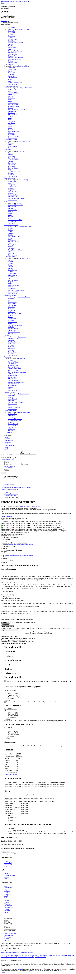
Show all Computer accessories (17, 372)
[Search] (19, 454)
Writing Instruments (10, 410)
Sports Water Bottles (14, 171)
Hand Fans (11, 98)
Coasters (10, 266)
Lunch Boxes (12, 277)
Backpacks (11, 31)
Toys (9, 251)
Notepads (11, 74)
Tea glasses (11, 164)
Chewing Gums (12, 186)
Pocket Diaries (12, 146)
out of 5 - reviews (11, 1)
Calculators (11, 67)
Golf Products (12, 318)
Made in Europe (9, 445)
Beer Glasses (12, 163)
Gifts (5, 201)
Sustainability (8, 863)
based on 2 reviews (30, 506)
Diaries (10, 144)
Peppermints (11, 190)
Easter (10, 213)
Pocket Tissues (12, 347)
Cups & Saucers (13, 159)
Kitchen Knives (12, 275)
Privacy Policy (8, 935)
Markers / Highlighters (14, 420)
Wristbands (11, 134)
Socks (10, 119)
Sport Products (12, 322)
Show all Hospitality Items (16, 198)
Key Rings (11, 235)
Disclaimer (7, 937)
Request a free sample (7, 626)
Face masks (11, 340)
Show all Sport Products (15, 325)
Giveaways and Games (11, 225)
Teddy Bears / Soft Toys (15, 250)
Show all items (12, 62)
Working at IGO (9, 864)
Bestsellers (7, 442)
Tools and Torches (9, 392)
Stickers (10, 246)
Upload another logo (7, 516)
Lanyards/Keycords (14, 236)
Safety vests (11, 400)
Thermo (10, 173)
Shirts (9, 118)
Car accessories (12, 310)
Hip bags (10, 44)
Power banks (12, 385)
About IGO (7, 861)
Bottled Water (12, 181)
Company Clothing (13, 93)
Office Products (12, 78)
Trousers (10, 126)
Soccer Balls (11, 323)
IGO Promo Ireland (10, 930)
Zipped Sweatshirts (13, 136)
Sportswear (11, 121)
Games (10, 231)
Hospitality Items (13, 195)
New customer (8, 468)
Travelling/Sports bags (14, 59)
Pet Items (11, 320)
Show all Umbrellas (14, 332)
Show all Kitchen (13, 280)
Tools (9, 405)
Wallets (10, 128)
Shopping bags (8, 907)
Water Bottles (12, 174)
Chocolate (11, 188)
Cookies (10, 193)
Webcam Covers (13, 370)
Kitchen (10, 268)
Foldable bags (12, 41)
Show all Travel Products (15, 57)
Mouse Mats (11, 72)
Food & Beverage (9, 178)
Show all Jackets (13, 104)
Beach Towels (12, 302)
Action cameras (12, 375)
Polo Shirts (11, 113)
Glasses (10, 161)
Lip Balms (11, 345)
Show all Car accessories (15, 313)
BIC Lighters (12, 240)
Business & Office (9, 64)
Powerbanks (8, 905)
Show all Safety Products (15, 402)
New (6, 444)
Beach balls (11, 307)
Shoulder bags (12, 52)
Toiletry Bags (12, 352)
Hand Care (11, 343)
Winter (10, 218)
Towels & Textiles (13, 285)
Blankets (10, 261)
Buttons (10, 230)
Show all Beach (12, 305)
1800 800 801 (5, 489)
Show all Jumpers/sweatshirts (16, 109)
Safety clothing (12, 114)
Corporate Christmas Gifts (15, 205)
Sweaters (7, 910)
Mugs (9, 169)
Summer (10, 216)
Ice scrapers (11, 395)
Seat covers (11, 312)
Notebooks (11, 76)
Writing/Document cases (15, 83)
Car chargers (12, 363)
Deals (6, 437)
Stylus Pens (11, 417)
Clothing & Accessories (11, 86)
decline (20, 969)
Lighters (10, 238)
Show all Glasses (13, 168)
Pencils (10, 422)
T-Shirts (6, 892)
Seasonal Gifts (12, 210)
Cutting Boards (12, 273)
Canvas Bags (12, 34)
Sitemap (6, 940)
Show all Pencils (13, 427)
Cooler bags (11, 36)
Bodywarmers (12, 89)
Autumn (10, 211)
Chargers (10, 360)
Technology (7, 357)
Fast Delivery (12, 206)
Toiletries (11, 350)
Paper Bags (11, 49)
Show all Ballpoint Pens (15, 419)
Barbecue (11, 298)
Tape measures (12, 404)
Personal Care (8, 335)
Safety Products (12, 399)
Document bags (12, 39)
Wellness (10, 353)
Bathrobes (11, 287)
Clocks (10, 265)
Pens (5, 886)
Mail (17, 489)
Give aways (11, 233)
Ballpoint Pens (12, 414)
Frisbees (10, 315)
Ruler (9, 81)
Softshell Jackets (13, 103)
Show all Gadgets (13, 380)
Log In (7, 462)
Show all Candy (13, 191)
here (61, 970)
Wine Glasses (12, 166)
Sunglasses (11, 123)
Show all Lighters (13, 241)
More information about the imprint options (20, 544)
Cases (10, 71)
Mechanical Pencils (13, 425)
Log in (6, 469)
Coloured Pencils (13, 424)
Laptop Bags (12, 47)
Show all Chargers (13, 367)
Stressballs (11, 248)
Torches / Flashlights (14, 407)
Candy (10, 183)
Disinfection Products (14, 338)
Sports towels (12, 288)
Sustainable (7, 439)
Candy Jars (11, 185)
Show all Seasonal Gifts (15, 220)
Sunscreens (11, 348)
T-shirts (10, 124)
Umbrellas (11, 327)
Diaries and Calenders (10, 139)
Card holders (12, 69)
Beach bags (11, 32)
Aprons (10, 260)
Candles (10, 263)
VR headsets (12, 379)
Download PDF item (10, 774)
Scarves (10, 116)
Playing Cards (12, 245)
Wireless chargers (13, 365)
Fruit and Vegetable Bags (15, 42)
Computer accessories (14, 368)
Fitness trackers (12, 377)
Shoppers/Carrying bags (15, 51)
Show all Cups (12, 158)
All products (8, 432)
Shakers (10, 154)
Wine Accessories (13, 292)
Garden (10, 317)
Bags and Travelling (10, 27)
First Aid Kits (12, 342)
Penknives (11, 397)
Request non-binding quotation (9, 630)
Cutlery (10, 271)
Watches (10, 129)
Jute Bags (11, 46)
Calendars (11, 143)
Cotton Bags (11, 37)
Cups (9, 153)
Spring (10, 215)
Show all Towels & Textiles (16, 290)
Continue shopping (10, 484)
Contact (6, 877)
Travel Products (12, 54)
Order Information (9, 875)
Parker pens (11, 415)
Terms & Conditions (10, 933)
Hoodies (10, 108)
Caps (9, 91)
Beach (10, 300)
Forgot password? (9, 466)
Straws (10, 278)
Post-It (10, 79)
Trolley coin (11, 253)
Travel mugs (11, 156)
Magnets (10, 282)
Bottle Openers (12, 270)
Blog (6, 447)
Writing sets (11, 429)
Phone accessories (13, 384)
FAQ (6, 449)
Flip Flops (11, 96)
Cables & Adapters (13, 362)
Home (6, 492)
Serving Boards (12, 196)
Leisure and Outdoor (10, 295)
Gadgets (10, 373)
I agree (3, 972)
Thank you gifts (12, 221)
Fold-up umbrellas (13, 328)
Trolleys (10, 61)
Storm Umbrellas (13, 330)
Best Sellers (22, 487)
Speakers (10, 387)
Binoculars (11, 308)
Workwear (11, 133)
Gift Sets (10, 208)
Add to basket (5, 624)
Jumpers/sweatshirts (14, 106)
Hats (9, 99)
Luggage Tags (12, 56)
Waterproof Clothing (14, 131)
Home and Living (9, 256)
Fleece (10, 94)
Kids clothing (12, 111)
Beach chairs (12, 303)
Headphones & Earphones (16, 382)
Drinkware (7, 149)
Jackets (10, 101)
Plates (10, 283)
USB (9, 389)
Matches (10, 243)
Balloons (10, 228)
